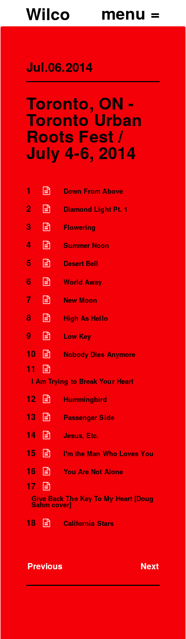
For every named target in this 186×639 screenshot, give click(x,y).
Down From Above (93, 191)
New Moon (81, 300)
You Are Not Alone (93, 471)
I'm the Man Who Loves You (108, 453)
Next (150, 566)
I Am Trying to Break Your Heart (82, 381)
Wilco (48, 13)
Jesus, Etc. (81, 435)
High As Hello (86, 318)
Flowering (80, 227)
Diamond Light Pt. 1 (96, 209)
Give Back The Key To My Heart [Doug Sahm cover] (93, 502)
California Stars (89, 523)
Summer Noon (87, 245)
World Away (83, 282)
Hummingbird (85, 399)
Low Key (77, 336)
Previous (45, 566)
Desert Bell (81, 263)
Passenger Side (89, 417)
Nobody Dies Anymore (100, 354)
